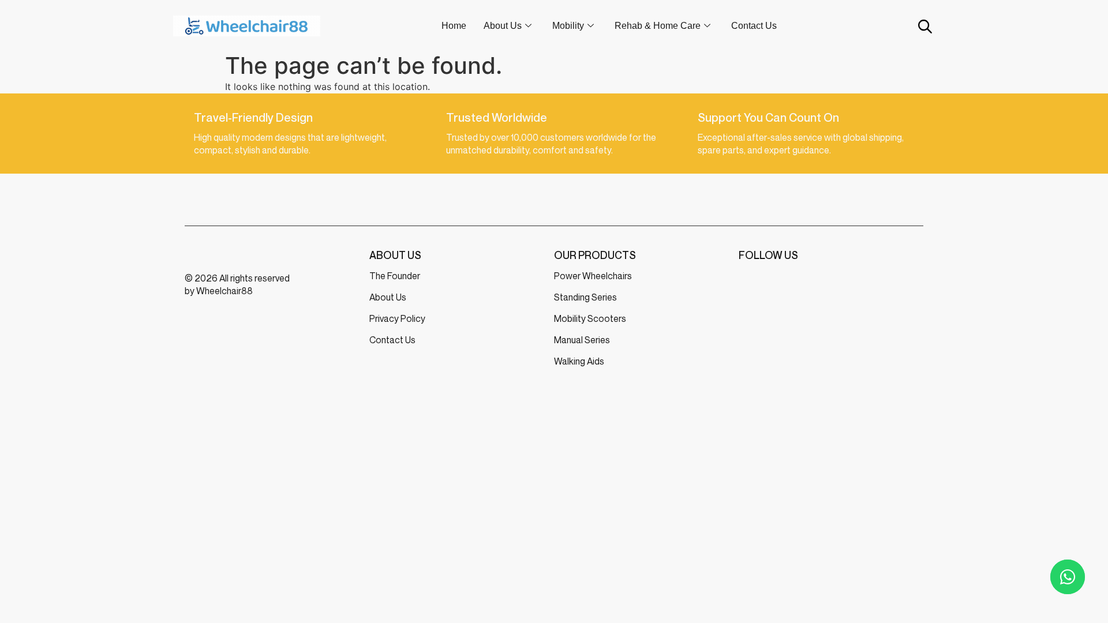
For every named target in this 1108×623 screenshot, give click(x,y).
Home (453, 26)
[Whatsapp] (1067, 577)
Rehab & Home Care (658, 26)
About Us (503, 26)
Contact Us (754, 26)
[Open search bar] (924, 26)
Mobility (568, 26)
